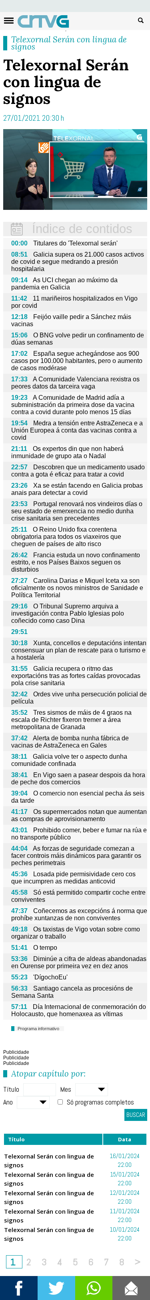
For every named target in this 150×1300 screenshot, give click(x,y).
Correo (131, 1288)
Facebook (19, 1288)
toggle (9, 21)
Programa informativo (38, 1028)
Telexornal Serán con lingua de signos (69, 43)
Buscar (141, 20)
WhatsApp (94, 1288)
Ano (8, 1102)
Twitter (56, 1288)
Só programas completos (100, 1102)
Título (11, 1089)
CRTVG (48, 23)
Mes (65, 1089)
